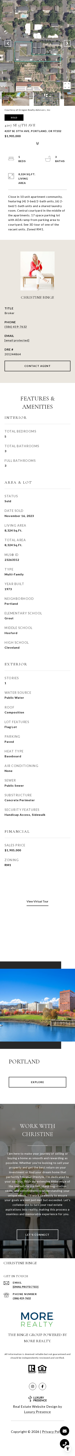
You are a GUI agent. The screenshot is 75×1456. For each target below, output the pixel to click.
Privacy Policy (53, 1432)
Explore (37, 1082)
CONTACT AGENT (37, 365)
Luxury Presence (37, 1412)
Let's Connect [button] (37, 1234)
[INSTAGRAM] (32, 1386)
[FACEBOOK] (42, 1386)
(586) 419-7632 (16, 326)
